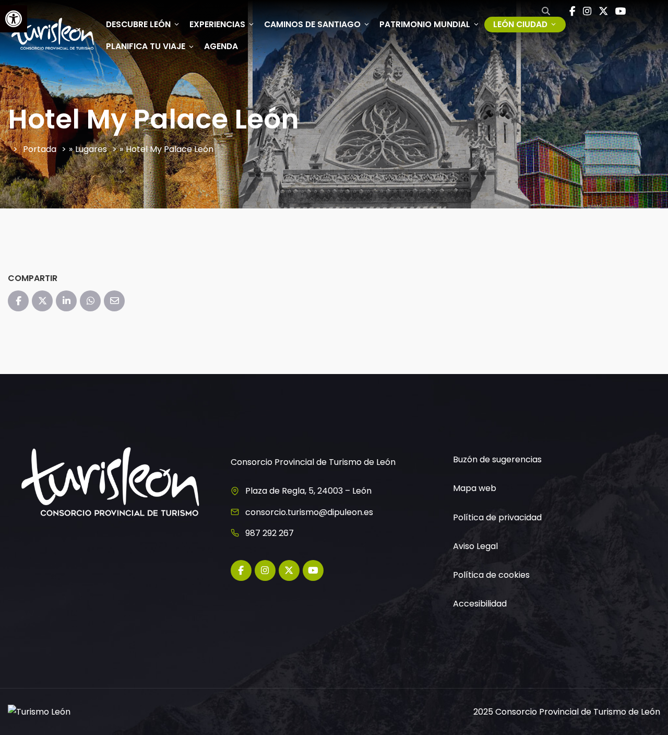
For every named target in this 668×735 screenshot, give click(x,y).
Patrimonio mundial (424, 24)
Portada (39, 149)
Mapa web (474, 488)
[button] (13, 18)
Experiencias (217, 24)
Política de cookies (491, 575)
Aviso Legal (475, 546)
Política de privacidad (497, 517)
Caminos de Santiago (312, 24)
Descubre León (138, 24)
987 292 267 (269, 533)
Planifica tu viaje (145, 46)
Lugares (91, 149)
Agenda (221, 46)
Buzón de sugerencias (497, 459)
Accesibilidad (480, 604)
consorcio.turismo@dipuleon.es (309, 512)
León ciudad (520, 24)
